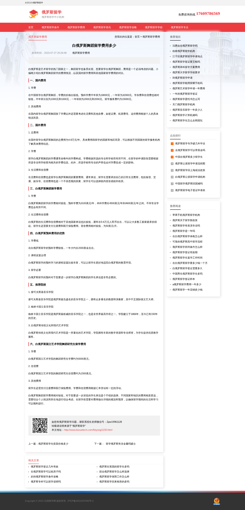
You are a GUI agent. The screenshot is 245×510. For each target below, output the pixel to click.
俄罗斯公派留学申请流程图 (190, 163)
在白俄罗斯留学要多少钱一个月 (190, 263)
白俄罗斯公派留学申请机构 (190, 176)
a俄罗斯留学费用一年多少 (186, 284)
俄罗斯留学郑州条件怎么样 (187, 246)
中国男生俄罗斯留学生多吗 (187, 273)
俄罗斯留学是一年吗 (183, 230)
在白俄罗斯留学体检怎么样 (187, 236)
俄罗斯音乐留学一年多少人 (187, 109)
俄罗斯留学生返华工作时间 (187, 257)
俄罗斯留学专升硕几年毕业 (190, 143)
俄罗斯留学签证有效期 (185, 252)
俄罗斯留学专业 (179, 27)
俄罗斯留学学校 (153, 27)
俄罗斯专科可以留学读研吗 (46, 481)
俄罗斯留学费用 (76, 27)
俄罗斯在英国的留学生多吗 (114, 466)
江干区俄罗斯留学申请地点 (187, 56)
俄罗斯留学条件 (50, 27)
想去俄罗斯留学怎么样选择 (114, 471)
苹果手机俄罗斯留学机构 (186, 214)
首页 (30, 27)
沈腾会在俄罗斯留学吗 (185, 45)
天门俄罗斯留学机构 (183, 104)
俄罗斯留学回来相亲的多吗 (114, 481)
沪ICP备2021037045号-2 (80, 500)
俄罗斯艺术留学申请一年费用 (188, 88)
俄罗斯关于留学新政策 (185, 220)
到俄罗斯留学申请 (182, 77)
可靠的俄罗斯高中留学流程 (187, 241)
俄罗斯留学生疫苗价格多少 (53, 443)
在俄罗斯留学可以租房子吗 (46, 471)
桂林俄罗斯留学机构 (183, 51)
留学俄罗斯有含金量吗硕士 (121, 443)
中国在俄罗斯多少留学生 (189, 156)
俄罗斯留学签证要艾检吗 (186, 61)
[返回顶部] (238, 455)
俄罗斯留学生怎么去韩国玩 (187, 120)
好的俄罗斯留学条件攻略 (44, 476)
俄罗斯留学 (38, 3)
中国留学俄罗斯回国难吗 (189, 183)
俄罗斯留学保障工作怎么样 (114, 476)
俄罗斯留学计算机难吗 (185, 115)
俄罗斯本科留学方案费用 (186, 67)
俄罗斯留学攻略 (128, 27)
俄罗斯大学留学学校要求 (186, 72)
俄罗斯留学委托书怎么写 (186, 99)
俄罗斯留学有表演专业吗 (186, 225)
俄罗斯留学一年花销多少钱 (187, 289)
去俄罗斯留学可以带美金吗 (190, 150)
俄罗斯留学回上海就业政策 (190, 170)
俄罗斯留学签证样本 (183, 279)
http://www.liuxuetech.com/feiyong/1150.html (88, 429)
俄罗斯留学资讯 (102, 27)
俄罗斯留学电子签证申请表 (190, 190)
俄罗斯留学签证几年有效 (44, 466)
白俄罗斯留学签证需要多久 (187, 268)
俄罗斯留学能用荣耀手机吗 (187, 83)
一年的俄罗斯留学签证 (185, 93)
